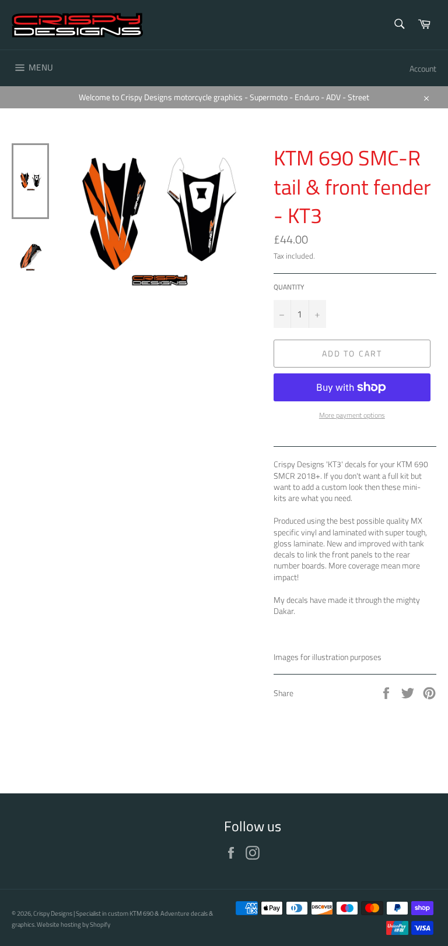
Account (423, 68)
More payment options (352, 416)
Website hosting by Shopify (73, 924)
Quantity (289, 287)
